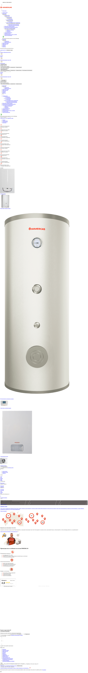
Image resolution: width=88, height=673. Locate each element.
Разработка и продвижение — (24, 668)
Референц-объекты (7, 42)
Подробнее (44, 669)
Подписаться (27, 634)
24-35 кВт (2, 490)
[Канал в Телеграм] (3, 640)
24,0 (1, 491)
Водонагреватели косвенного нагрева (11, 27)
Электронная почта (13, 634)
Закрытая (2, 486)
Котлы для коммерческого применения (13, 22)
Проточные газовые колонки (9, 26)
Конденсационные (10, 19)
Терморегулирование (10, 29)
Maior (1, 480)
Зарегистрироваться (4, 69)
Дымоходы (8, 30)
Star (1, 477)
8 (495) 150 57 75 (3, 50)
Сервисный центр (18, 67)
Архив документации (8, 35)
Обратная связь (19, 665)
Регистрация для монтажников (27, 70)
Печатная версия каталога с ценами (10, 34)
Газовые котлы (7, 15)
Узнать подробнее (3, 504)
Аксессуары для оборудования (9, 28)
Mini (1, 479)
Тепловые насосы (7, 33)
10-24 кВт (2, 489)
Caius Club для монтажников (5, 67)
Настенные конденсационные (14, 24)
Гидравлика (9, 31)
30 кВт (1, 492)
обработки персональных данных (17, 635)
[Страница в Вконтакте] (2, 637)
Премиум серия (5, 472)
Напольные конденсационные (14, 25)
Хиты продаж (4, 471)
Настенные (10, 21)
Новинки (4, 473)
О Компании (6, 41)
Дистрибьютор (13, 67)
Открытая (2, 485)
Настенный (2, 483)
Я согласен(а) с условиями (12, 635)
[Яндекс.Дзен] (3, 644)
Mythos (1, 478)
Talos (1, 476)
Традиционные (9, 17)
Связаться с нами (9, 50)
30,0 (1, 493)
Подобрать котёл (5, 111)
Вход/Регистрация (3, 64)
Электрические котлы (8, 32)
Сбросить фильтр (4, 497)
